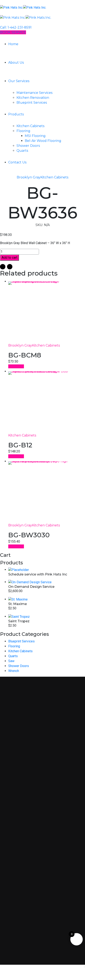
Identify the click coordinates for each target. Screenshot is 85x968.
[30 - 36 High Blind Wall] (46, 492)
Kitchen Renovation (33, 98)
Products (16, 114)
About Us (16, 62)
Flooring (23, 131)
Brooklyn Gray (28, 177)
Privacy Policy (23, 908)
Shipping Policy (25, 923)
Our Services (18, 81)
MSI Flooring (35, 136)
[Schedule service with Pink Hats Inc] (18, 570)
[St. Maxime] (18, 599)
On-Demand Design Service (31, 587)
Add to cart (9, 258)
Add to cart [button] (16, 366)
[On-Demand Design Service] (30, 582)
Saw (11, 661)
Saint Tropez (19, 621)
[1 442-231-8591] (6, 822)
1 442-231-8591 (24, 823)
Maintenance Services (34, 93)
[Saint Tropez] (19, 616)
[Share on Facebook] (2, 266)
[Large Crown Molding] (46, 312)
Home (13, 44)
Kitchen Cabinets (30, 126)
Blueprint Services (32, 102)
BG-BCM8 (24, 355)
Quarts (22, 151)
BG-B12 (20, 445)
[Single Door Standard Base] (46, 402)
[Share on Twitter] (9, 266)
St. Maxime (17, 604)
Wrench (13, 671)
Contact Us (17, 162)
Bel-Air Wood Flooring (43, 141)
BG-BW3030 (29, 535)
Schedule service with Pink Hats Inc (37, 574)
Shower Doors (28, 146)
